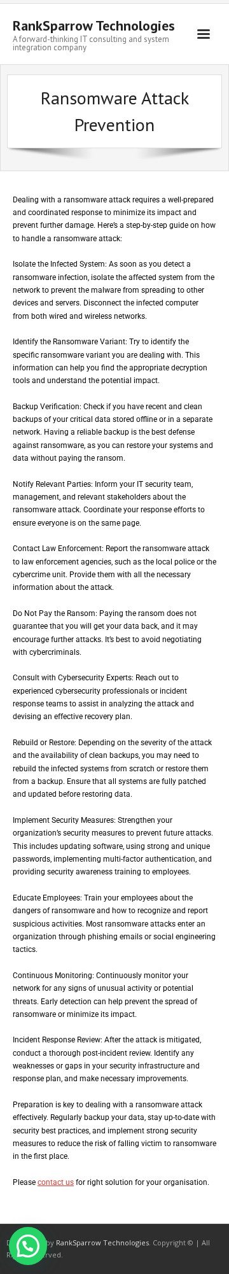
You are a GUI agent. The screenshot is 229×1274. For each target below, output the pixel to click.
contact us (56, 1182)
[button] (28, 1246)
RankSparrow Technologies (102, 1242)
